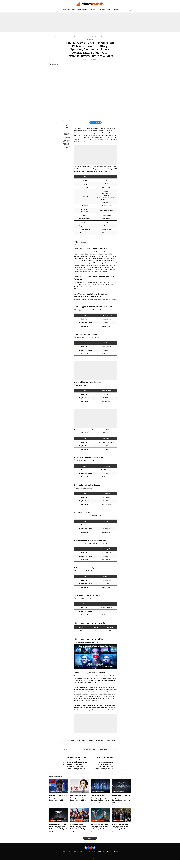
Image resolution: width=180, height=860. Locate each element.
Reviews (59, 791)
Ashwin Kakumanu (81, 740)
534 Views (95, 59)
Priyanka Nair (89, 742)
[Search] (130, 10)
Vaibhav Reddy (68, 743)
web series (90, 39)
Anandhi (72, 740)
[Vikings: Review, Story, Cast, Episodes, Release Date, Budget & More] (100, 815)
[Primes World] (90, 3)
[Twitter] (86, 847)
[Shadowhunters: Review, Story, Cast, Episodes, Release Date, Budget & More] (121, 786)
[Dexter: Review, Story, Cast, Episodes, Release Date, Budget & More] (79, 786)
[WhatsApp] (111, 749)
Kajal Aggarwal (68, 742)
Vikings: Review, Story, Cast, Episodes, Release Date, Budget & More (99, 826)
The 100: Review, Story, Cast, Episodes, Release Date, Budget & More (120, 826)
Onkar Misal (87, 59)
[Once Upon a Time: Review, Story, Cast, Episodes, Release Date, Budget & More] (100, 786)
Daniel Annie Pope (111, 740)
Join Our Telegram (96, 122)
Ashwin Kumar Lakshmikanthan (96, 740)
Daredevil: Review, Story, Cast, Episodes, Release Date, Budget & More (58, 797)
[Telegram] (115, 749)
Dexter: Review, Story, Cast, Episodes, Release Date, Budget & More (79, 797)
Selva (96, 742)
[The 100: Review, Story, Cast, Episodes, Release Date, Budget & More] (121, 815)
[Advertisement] (42, 22)
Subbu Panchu (105, 742)
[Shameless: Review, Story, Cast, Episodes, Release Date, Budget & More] (79, 815)
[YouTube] (91, 847)
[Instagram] (88, 847)
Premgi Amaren (78, 742)
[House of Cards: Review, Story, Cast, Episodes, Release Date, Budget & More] (58, 815)
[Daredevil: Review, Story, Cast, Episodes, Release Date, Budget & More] (58, 786)
